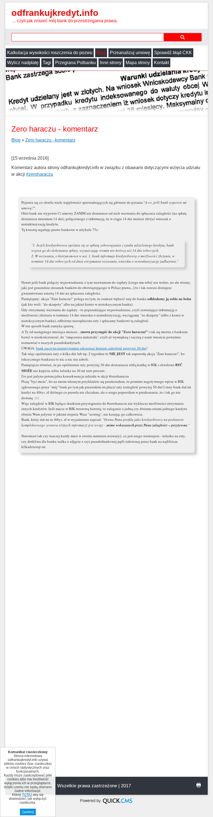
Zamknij (28, 812)
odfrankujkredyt (54, 13)
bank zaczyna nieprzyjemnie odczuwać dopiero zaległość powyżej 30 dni (91, 348)
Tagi (47, 62)
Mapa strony (138, 62)
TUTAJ (27, 795)
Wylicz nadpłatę (23, 62)
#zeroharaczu (39, 174)
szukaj (182, 37)
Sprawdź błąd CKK (173, 52)
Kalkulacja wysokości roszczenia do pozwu (49, 52)
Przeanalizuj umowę (130, 52)
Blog (101, 52)
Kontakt (161, 62)
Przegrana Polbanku (75, 62)
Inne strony (110, 62)
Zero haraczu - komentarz (50, 140)
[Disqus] (106, 563)
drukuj (198, 785)
